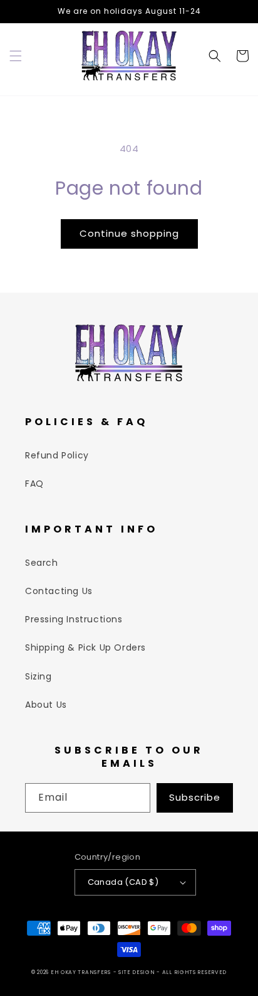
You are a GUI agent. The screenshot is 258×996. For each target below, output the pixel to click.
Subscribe (194, 797)
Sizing (38, 676)
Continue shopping (129, 233)
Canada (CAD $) (123, 882)
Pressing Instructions (74, 619)
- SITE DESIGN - (137, 972)
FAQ (34, 483)
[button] (15, 56)
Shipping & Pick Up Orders (85, 647)
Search (41, 562)
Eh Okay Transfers (81, 972)
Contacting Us (59, 591)
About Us (46, 704)
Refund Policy (57, 455)
